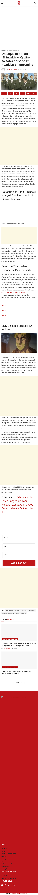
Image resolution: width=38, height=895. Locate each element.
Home (3, 50)
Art (2, 861)
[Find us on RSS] (14, 885)
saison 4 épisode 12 (28, 610)
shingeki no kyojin (8, 613)
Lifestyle (4, 859)
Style (3, 851)
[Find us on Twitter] (8, 885)
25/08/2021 (14, 648)
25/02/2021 (23, 69)
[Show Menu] (2, 3)
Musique (4, 848)
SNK (17, 613)
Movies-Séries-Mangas (13, 50)
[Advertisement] (19, 27)
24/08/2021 (11, 676)
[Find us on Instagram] (5, 885)
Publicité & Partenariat (8, 878)
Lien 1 (3, 305)
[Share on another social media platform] (34, 93)
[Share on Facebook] (4, 93)
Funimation (22, 292)
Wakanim (13, 292)
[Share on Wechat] (22, 93)
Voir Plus (19, 682)
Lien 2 (3, 310)
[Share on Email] (28, 93)
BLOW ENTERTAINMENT (19, 894)
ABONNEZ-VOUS (19, 563)
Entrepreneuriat (6, 864)
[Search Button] (35, 3)
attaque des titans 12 (13, 610)
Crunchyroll (5, 292)
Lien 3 (3, 315)
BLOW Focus (5, 866)
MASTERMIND (12, 69)
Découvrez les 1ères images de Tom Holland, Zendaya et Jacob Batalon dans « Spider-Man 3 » (17, 504)
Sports (3, 856)
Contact (4, 876)
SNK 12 (23, 613)
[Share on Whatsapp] (16, 93)
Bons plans (5, 869)
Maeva (5, 676)
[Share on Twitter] (10, 93)
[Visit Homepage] (19, 3)
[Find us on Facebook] (2, 885)
